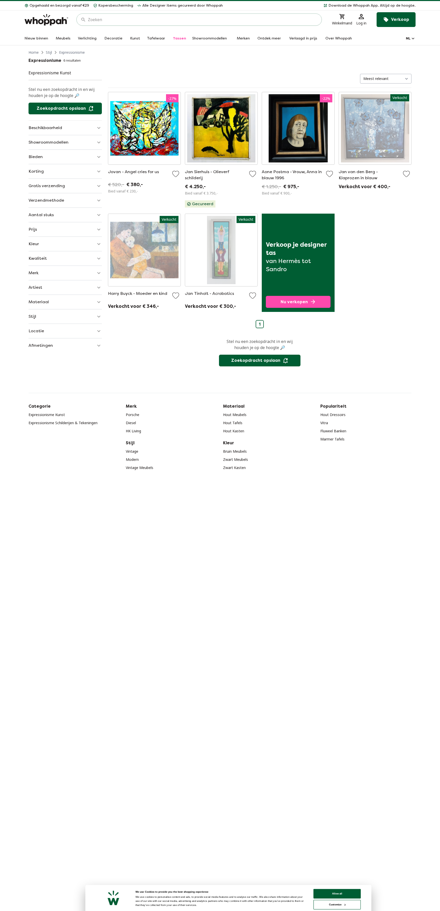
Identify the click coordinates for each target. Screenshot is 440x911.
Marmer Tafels (332, 439)
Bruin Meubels (235, 451)
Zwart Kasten (234, 467)
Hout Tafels (232, 422)
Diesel (131, 422)
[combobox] (203, 20)
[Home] (46, 19)
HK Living (133, 431)
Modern (132, 459)
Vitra (324, 422)
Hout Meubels (234, 414)
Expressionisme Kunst (47, 414)
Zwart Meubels (235, 459)
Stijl (49, 52)
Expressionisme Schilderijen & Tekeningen (63, 422)
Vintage (132, 451)
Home (34, 52)
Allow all (337, 893)
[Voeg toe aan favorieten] (176, 174)
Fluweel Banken (333, 431)
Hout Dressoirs (333, 414)
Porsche (132, 414)
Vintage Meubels (139, 467)
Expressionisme (72, 52)
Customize (335, 904)
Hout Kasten (233, 431)
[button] (321, 5)
